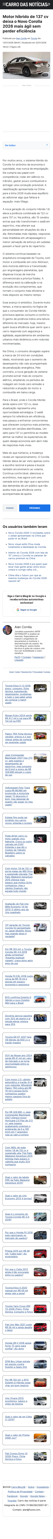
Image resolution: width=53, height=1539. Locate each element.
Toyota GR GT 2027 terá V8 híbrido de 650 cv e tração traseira (18, 1040)
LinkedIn (19, 660)
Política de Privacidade (20, 1491)
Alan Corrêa (21, 38)
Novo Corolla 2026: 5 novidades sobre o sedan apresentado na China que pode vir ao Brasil (29, 535)
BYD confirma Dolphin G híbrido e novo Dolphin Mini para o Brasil (18, 1000)
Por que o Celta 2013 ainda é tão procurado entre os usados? (17, 1272)
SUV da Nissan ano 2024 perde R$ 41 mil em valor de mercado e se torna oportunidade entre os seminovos (18, 1061)
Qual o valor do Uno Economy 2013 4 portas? (18, 1197)
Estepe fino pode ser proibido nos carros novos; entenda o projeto (18, 820)
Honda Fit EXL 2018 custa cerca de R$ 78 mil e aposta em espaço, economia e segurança (19, 980)
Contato (26, 657)
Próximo (34, 508)
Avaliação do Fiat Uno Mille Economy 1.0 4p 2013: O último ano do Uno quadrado (17, 908)
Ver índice (26, 145)
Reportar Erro (26, 672)
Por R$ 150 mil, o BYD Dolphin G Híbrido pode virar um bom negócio (18, 1382)
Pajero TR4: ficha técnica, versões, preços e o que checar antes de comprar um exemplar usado (18, 738)
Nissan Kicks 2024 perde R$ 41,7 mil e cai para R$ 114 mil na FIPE (18, 718)
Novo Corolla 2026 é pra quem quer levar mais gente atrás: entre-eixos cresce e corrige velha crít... (27, 567)
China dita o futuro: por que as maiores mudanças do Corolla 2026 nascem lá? (27, 578)
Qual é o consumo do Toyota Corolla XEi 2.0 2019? (17, 1217)
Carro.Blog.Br (18, 1487)
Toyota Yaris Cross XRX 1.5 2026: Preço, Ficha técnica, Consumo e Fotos (19, 1309)
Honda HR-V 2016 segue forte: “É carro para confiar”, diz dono (18, 1346)
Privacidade (38, 672)
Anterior (10, 508)
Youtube (11, 1500)
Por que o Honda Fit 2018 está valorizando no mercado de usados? (19, 1235)
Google (24, 1496)
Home (11, 672)
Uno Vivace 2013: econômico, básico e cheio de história (16, 1401)
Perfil (17, 657)
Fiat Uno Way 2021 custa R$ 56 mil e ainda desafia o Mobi (18, 1327)
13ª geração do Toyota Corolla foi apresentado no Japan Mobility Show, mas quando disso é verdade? (18, 931)
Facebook (12, 1496)
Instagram (38, 657)
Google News (37, 1496)
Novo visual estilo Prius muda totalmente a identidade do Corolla (27, 545)
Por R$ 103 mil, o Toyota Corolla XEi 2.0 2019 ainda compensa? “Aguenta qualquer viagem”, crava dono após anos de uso (19, 956)
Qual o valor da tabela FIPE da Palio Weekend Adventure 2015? (17, 1180)
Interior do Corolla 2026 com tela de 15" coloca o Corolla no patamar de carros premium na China (28, 555)
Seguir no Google (28, 610)
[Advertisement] (26, 108)
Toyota (34, 38)
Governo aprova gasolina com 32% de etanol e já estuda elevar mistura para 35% (18, 1020)
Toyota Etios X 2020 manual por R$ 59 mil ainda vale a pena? (16, 1290)
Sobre (17, 672)
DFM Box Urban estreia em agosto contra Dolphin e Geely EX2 (17, 1364)
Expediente (43, 1487)
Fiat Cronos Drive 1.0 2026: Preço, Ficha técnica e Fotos (16, 1456)
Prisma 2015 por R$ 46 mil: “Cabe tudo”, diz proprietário (17, 1253)
